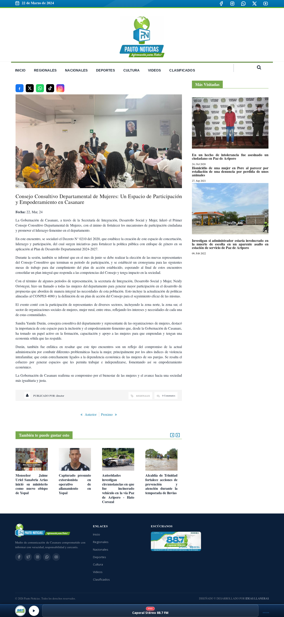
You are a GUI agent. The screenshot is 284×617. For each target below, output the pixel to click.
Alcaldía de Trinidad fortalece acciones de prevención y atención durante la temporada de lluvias (161, 484)
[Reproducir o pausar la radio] (34, 611)
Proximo (107, 414)
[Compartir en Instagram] (60, 88)
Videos (98, 572)
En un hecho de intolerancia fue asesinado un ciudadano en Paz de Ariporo (230, 156)
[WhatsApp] (243, 3)
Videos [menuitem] (154, 70)
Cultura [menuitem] (131, 70)
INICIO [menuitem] (20, 70)
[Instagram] (232, 3)
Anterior (91, 414)
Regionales (143, 395)
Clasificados (101, 579)
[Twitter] (28, 557)
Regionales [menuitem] (45, 70)
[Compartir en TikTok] (50, 88)
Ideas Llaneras (257, 598)
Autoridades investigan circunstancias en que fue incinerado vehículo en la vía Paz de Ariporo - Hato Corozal (118, 488)
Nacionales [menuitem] (76, 70)
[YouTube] (265, 3)
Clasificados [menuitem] (182, 70)
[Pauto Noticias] (142, 36)
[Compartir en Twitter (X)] (30, 88)
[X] (254, 3)
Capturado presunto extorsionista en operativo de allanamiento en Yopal (75, 484)
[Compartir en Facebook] (20, 88)
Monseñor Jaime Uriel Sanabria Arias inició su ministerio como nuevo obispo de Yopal (32, 484)
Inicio (96, 534)
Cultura (98, 564)
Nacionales (100, 549)
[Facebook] (221, 3)
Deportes (99, 557)
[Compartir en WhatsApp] (40, 88)
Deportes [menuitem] (105, 70)
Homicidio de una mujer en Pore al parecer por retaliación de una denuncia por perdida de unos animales (230, 171)
